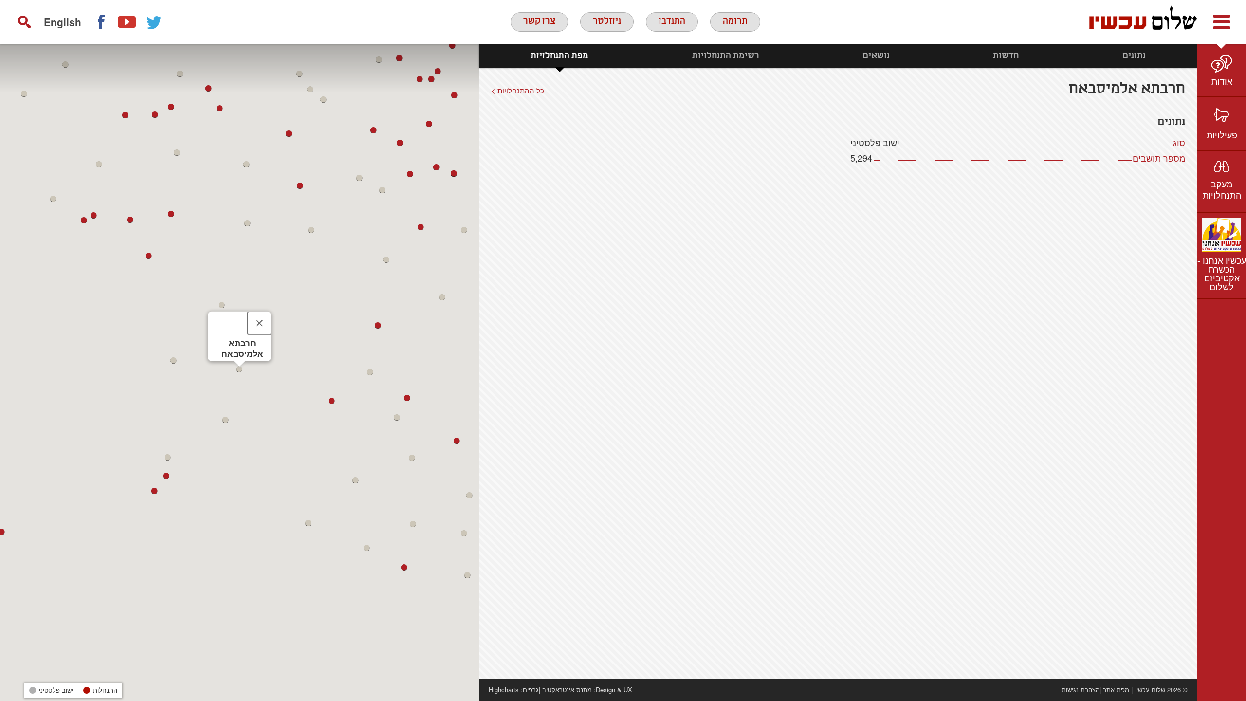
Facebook (100, 22)
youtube (127, 22)
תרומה (735, 21)
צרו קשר (539, 21)
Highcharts (504, 689)
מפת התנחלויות (559, 56)
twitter (154, 22)
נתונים (1134, 56)
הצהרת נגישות (1080, 689)
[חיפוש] (24, 22)
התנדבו (672, 21)
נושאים (876, 56)
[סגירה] (259, 323)
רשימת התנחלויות (725, 56)
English (62, 22)
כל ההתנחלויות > (517, 90)
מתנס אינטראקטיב (567, 689)
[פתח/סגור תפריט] (1221, 22)
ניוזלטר (607, 21)
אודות (1221, 80)
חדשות (1006, 56)
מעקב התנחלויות (1222, 189)
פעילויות (1222, 134)
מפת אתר (1116, 689)
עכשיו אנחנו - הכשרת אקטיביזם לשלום (1221, 273)
